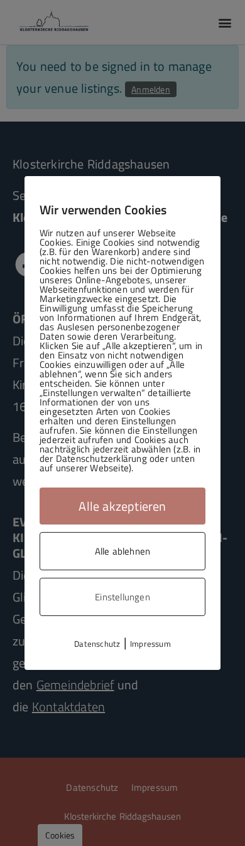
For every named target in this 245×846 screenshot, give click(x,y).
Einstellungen (122, 597)
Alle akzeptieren (122, 506)
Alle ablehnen (123, 551)
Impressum (150, 643)
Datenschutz (97, 643)
